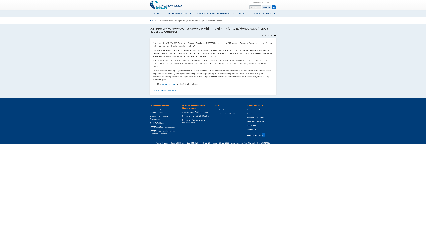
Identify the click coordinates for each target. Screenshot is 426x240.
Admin (158, 143)
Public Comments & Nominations (214, 14)
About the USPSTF (262, 14)
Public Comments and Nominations (193, 107)
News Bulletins (220, 110)
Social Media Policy (194, 143)
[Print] (275, 35)
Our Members (252, 114)
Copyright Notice (177, 143)
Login (166, 143)
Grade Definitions (157, 123)
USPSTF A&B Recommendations (162, 127)
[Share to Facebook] (262, 35)
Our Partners (252, 126)
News (242, 14)
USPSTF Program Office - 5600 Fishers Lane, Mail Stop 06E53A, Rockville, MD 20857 (237, 143)
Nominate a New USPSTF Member (195, 116)
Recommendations (178, 14)
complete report (169, 84)
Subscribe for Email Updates (226, 114)
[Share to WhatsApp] (268, 35)
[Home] (166, 5)
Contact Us (251, 130)
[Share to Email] (271, 35)
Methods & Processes (255, 118)
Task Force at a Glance (256, 110)
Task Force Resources (255, 122)
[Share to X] (265, 35)
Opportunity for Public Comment (195, 112)
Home (157, 14)
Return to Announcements (165, 90)
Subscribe (267, 7)
